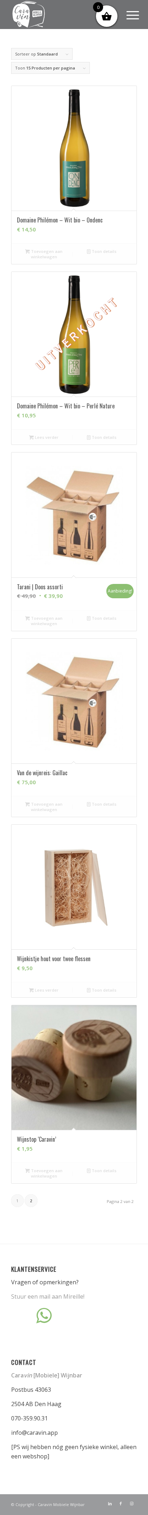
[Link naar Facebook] (120, 1503)
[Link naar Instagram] (131, 1503)
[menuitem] (127, 15)
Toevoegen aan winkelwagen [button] (46, 254)
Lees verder (46, 437)
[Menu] (127, 15)
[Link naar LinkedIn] (110, 1503)
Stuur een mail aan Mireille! (47, 1296)
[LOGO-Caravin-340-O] (61, 14)
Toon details (103, 251)
